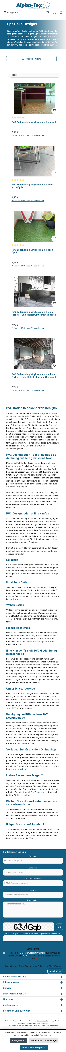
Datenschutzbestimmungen (32, 953)
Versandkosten (42, 1021)
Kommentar (33, 900)
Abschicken (55, 971)
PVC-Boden (52, 413)
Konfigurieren (18, 1040)
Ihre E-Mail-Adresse (33, 879)
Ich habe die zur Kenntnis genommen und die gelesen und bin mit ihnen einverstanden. (34, 956)
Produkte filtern (33, 59)
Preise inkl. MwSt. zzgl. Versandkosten (28, 135)
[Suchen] (41, 12)
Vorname (33, 856)
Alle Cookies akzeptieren (34, 1047)
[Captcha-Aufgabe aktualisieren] (59, 927)
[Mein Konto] (54, 12)
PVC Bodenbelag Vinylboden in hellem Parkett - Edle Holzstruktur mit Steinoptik (34, 313)
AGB (25, 956)
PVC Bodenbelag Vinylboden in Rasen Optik (32, 251)
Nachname (33, 868)
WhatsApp (39, 792)
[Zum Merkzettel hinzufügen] (54, 111)
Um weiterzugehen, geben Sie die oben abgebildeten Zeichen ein (33, 934)
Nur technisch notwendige (43, 1040)
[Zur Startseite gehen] (33, 5)
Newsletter (38, 815)
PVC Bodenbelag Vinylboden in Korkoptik (34, 122)
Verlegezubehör (20, 769)
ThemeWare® (53, 1025)
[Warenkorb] (61, 12)
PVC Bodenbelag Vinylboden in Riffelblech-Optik (33, 186)
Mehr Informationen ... (43, 1035)
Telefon (33, 890)
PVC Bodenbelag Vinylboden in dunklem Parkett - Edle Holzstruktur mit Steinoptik (34, 375)
